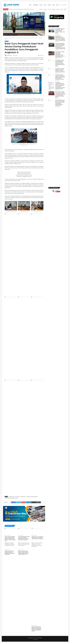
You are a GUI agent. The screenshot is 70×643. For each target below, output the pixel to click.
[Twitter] (64, 4)
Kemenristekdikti (23, 496)
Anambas (49, 4)
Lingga (53, 4)
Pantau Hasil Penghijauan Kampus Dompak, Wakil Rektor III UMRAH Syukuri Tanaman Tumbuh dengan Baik (10, 538)
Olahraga (57, 9)
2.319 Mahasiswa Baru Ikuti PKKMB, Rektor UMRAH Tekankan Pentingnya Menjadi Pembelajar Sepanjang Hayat (28, 9)
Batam (30, 4)
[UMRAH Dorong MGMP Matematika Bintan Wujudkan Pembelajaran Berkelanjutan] (11, 545)
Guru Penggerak (17, 496)
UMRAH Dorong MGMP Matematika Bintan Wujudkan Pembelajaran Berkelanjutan (10, 553)
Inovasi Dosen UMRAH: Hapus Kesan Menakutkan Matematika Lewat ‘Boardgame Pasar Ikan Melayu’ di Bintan (60, 54)
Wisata (61, 9)
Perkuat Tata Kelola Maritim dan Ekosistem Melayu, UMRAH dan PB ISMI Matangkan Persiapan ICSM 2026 (60, 77)
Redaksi (65, 9)
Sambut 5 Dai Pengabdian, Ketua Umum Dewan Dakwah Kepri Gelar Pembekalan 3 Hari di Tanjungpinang (60, 38)
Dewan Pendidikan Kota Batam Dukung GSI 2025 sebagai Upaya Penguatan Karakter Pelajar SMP (23, 553)
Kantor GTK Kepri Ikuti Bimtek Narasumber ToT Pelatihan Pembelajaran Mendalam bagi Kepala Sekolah (36, 628)
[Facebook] (62, 4)
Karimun (41, 4)
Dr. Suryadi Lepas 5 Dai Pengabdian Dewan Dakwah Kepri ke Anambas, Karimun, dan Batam (60, 30)
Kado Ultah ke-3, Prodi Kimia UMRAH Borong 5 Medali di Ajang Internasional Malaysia (37, 537)
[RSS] (60, 4)
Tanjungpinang (35, 4)
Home (6, 37)
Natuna (57, 4)
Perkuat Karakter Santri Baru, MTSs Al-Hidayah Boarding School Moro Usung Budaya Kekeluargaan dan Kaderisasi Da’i (60, 103)
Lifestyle (45, 9)
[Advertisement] (25, 482)
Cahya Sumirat (9, 55)
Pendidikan (49, 9)
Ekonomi (53, 9)
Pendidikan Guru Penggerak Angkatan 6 (31, 496)
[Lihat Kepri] (11, 4)
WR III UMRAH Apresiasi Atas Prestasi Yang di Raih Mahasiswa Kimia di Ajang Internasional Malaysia (24, 538)
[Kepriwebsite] (24, 513)
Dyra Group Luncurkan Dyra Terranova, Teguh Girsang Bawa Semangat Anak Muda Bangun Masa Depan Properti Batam (60, 94)
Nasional (41, 9)
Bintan (45, 4)
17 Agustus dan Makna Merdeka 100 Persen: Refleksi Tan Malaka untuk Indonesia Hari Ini (60, 70)
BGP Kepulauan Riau (11, 496)
